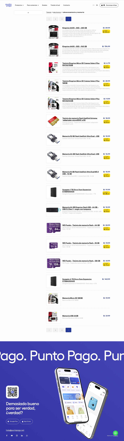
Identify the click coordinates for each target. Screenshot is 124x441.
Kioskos (44, 5)
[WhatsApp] (27, 435)
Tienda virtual (55, 5)
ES (97, 5)
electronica (57, 12)
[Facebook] (7, 435)
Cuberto (115, 435)
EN (93, 5)
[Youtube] (12, 435)
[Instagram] (17, 435)
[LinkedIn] (22, 435)
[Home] (9, 5)
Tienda (48, 12)
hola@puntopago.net (15, 430)
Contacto (66, 5)
